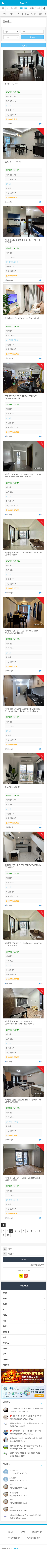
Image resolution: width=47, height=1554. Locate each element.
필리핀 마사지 (34, 8)
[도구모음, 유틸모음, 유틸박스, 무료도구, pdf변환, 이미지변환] (23, 1391)
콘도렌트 (23, 8)
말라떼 (33, 13)
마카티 (12, 13)
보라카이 (6, 1359)
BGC (27, 13)
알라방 (5, 1348)
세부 (4, 1354)
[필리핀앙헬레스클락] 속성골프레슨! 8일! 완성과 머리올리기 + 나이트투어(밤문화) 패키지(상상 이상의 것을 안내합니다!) (27, 1446)
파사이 (20, 13)
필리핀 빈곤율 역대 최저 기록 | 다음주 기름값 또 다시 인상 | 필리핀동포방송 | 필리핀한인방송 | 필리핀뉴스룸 (27, 1453)
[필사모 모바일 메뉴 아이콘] (3, 8)
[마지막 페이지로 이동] (16, 1235)
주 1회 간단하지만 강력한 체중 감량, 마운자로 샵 (26, 1408)
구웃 (11, 1485)
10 (8, 1235)
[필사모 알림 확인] (44, 8)
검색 (33, 37)
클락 (4, 1337)
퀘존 (40, 13)
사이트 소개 (9, 1532)
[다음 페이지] (12, 1235)
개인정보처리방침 (37, 1532)
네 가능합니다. (15, 1492)
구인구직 (14, 8)
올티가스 (6, 1326)
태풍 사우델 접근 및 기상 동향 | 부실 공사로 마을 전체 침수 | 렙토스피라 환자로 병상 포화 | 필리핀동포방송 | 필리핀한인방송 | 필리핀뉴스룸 (27, 1423)
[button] (3, 1225)
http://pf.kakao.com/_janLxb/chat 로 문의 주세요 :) (27, 1515)
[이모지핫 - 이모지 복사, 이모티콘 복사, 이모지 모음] (22, 1376)
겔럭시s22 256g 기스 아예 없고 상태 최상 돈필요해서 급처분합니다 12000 (27, 1438)
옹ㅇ (11, 1507)
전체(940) (23, 45)
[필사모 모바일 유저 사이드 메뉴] (3, 3)
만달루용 (6, 1331)
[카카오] (21, 1276)
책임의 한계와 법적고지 (33, 1538)
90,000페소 (14, 1470)
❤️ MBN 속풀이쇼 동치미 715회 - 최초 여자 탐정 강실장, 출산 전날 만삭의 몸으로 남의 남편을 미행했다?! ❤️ (27, 1416)
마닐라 (5, 13)
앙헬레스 (6, 1343)
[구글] (26, 1276)
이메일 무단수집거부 (14, 1538)
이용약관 (22, 1532)
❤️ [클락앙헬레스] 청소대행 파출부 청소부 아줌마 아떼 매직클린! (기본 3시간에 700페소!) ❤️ (27, 1431)
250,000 (13, 1478)
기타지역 (6, 1365)
